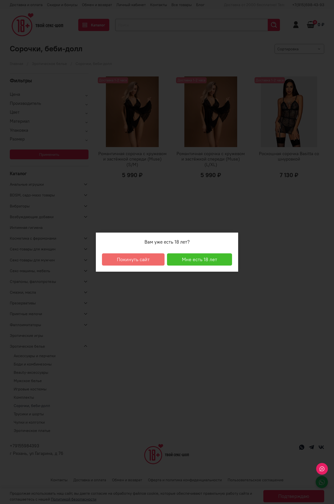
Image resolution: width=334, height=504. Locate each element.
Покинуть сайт (133, 259)
